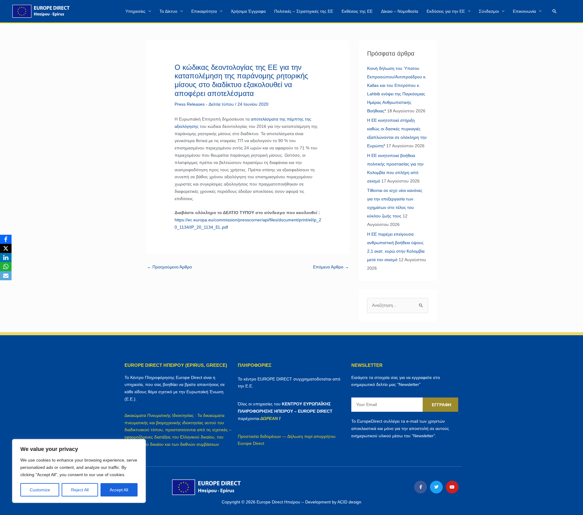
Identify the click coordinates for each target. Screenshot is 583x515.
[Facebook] (6, 239)
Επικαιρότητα (204, 11)
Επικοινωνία (524, 11)
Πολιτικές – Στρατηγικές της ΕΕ (303, 11)
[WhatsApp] (6, 266)
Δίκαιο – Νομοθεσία (399, 11)
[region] (79, 471)
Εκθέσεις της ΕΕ (357, 11)
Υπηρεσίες (135, 11)
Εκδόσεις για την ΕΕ (446, 11)
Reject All (80, 489)
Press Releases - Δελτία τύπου (204, 104)
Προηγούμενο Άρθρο (169, 266)
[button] (554, 11)
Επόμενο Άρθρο (331, 266)
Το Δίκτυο (168, 11)
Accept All (119, 489)
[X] (6, 248)
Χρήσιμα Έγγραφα (248, 11)
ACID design (349, 502)
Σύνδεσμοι (489, 11)
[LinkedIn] (6, 257)
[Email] (6, 275)
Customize (40, 489)
